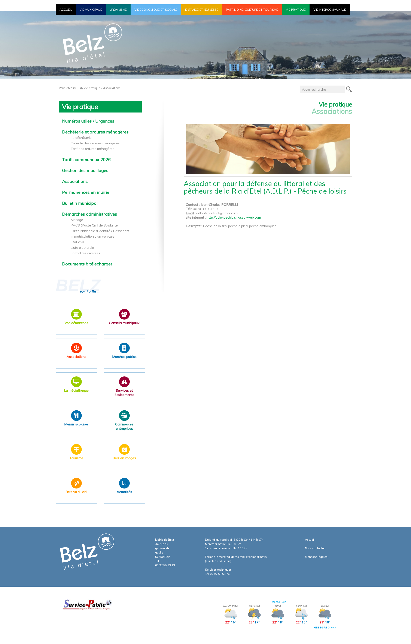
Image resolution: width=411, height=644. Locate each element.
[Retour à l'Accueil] (81, 88)
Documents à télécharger (87, 264)
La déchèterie (81, 137)
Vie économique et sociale (155, 10)
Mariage (77, 220)
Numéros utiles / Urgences (88, 121)
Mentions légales (316, 556)
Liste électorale (82, 247)
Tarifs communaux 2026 (86, 159)
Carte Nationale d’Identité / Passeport (100, 231)
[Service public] (87, 604)
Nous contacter (315, 548)
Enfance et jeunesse (201, 10)
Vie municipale (91, 10)
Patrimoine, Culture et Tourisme (252, 10)
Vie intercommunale (329, 10)
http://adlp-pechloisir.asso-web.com (234, 217)
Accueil (66, 10)
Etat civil (77, 242)
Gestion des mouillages (85, 170)
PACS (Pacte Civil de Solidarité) (95, 225)
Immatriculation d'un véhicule (92, 236)
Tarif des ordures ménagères (92, 149)
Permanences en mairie (85, 192)
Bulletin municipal (80, 203)
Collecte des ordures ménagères (95, 143)
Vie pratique (296, 10)
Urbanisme (118, 10)
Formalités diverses (85, 253)
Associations (75, 181)
